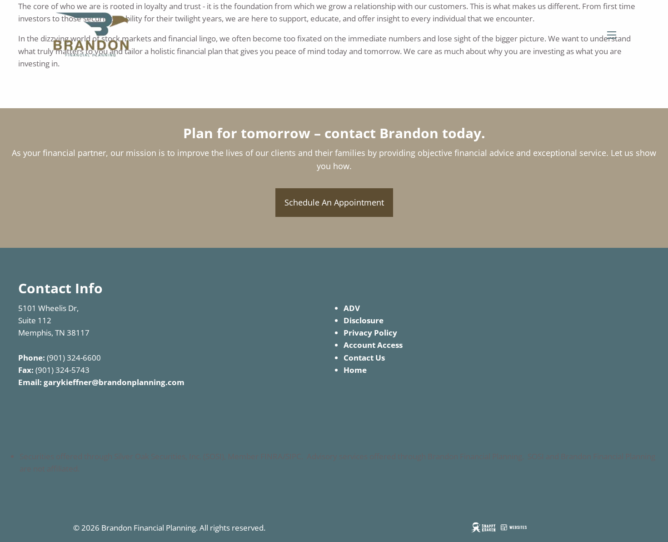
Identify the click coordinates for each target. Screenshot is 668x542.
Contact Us (364, 357)
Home (355, 370)
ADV (352, 308)
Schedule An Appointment (334, 202)
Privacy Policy (370, 332)
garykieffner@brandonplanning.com (114, 382)
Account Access (373, 345)
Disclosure (364, 320)
